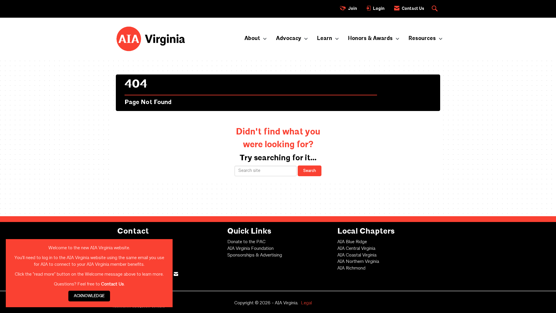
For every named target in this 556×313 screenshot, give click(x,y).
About (252, 38)
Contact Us (112, 284)
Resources (423, 38)
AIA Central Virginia (356, 248)
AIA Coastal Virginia (356, 255)
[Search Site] (435, 9)
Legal (306, 303)
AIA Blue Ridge (352, 242)
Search (309, 171)
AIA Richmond (351, 268)
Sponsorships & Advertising (254, 255)
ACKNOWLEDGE (89, 296)
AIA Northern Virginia (358, 261)
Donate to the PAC (246, 242)
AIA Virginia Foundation (250, 248)
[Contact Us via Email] (176, 274)
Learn (325, 38)
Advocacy (289, 38)
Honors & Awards (371, 38)
